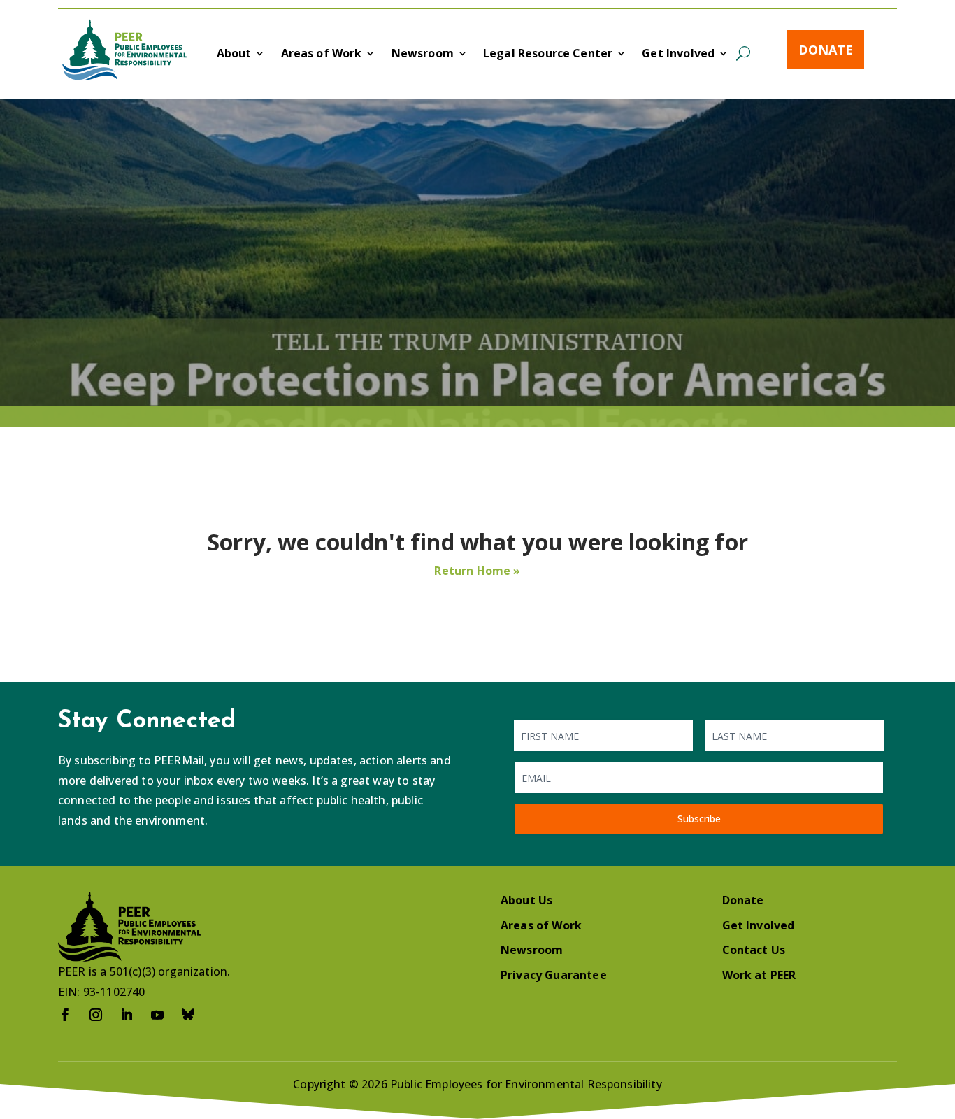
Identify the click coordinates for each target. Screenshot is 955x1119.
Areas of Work (321, 54)
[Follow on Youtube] (157, 1014)
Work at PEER (759, 975)
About (234, 54)
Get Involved (678, 54)
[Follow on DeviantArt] (188, 1014)
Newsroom (423, 54)
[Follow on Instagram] (95, 1014)
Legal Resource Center (547, 54)
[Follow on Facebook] (65, 1014)
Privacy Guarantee (554, 975)
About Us (526, 900)
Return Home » (477, 570)
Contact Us (754, 949)
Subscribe (699, 818)
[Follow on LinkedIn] (126, 1014)
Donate (825, 49)
